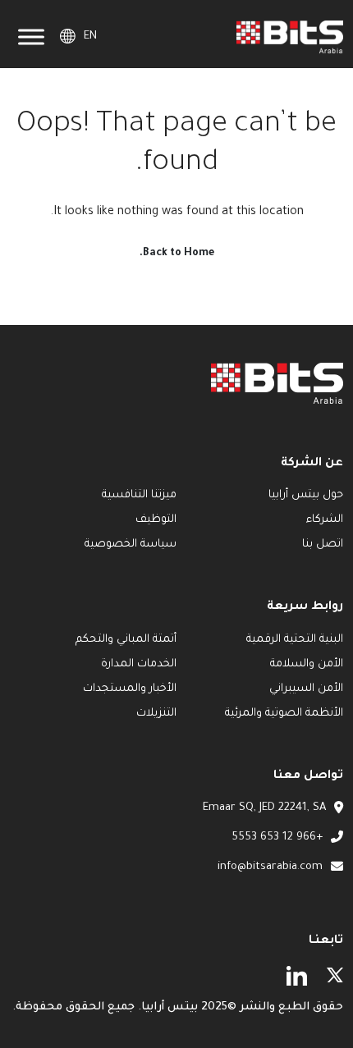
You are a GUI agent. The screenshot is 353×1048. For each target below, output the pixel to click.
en (90, 36)
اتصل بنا (322, 544)
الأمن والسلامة (306, 664)
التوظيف (155, 520)
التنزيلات (156, 713)
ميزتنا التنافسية (139, 495)
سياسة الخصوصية (130, 544)
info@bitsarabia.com (270, 867)
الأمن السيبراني (306, 689)
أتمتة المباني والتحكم (126, 640)
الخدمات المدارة (138, 664)
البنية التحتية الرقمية (294, 640)
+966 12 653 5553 (277, 837)
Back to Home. (177, 253)
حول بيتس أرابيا (305, 495)
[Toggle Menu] (31, 37)
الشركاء (323, 520)
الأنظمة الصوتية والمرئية (284, 713)
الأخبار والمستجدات (129, 689)
